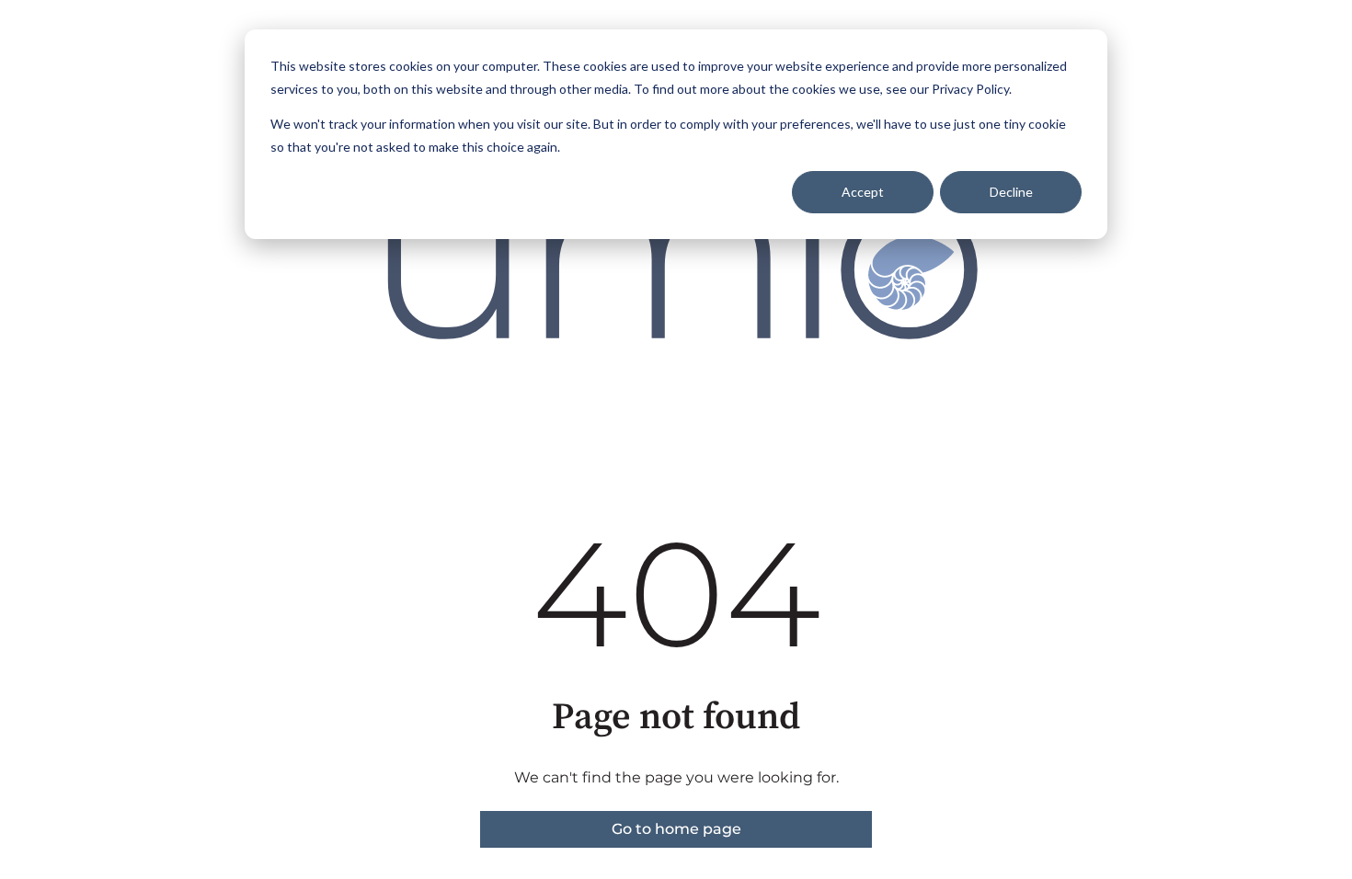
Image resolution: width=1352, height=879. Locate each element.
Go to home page (676, 829)
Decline (1011, 192)
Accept (863, 192)
